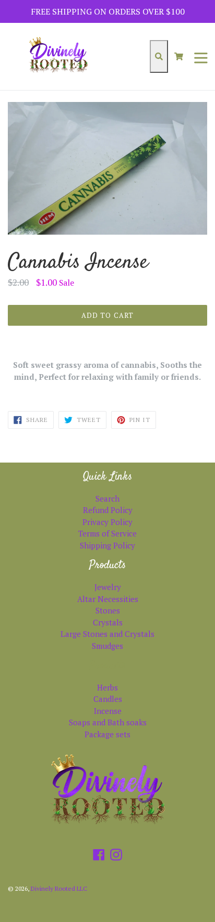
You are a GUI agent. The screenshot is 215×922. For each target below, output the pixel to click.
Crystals (108, 622)
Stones (107, 610)
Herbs (107, 687)
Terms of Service (107, 533)
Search (107, 498)
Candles (107, 699)
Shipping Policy (107, 545)
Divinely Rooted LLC (59, 888)
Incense (108, 711)
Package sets (107, 734)
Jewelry (107, 587)
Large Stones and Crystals (107, 634)
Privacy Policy (107, 522)
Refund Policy (108, 510)
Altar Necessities (107, 599)
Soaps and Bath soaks (108, 722)
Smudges (107, 646)
